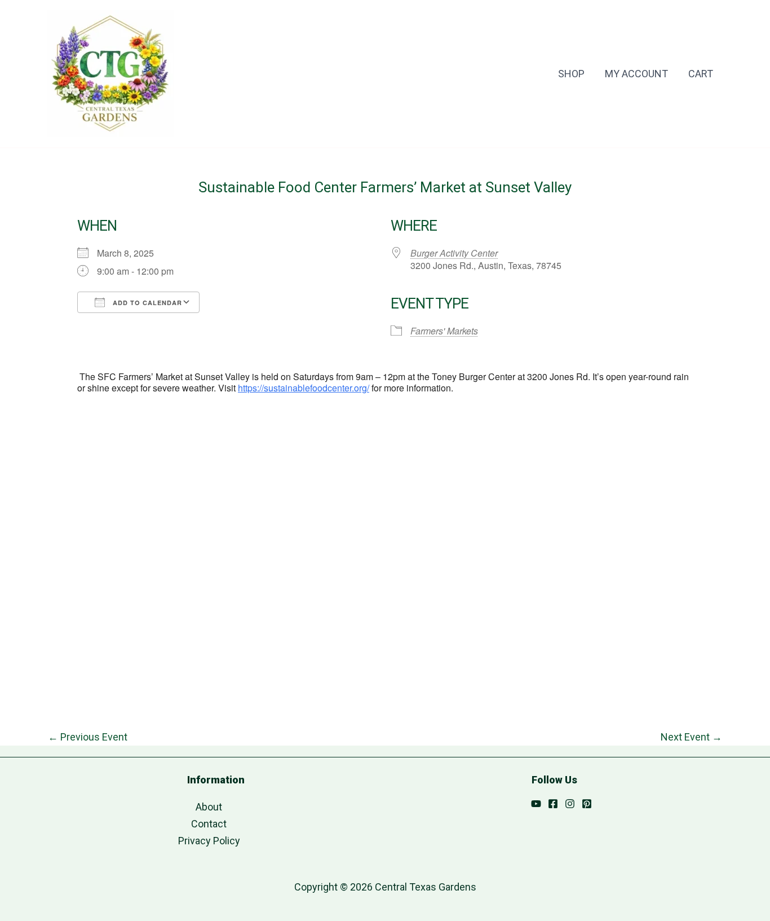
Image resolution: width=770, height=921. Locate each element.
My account (636, 74)
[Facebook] (553, 804)
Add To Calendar (146, 302)
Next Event (691, 737)
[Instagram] (570, 804)
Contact (209, 824)
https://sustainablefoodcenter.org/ (303, 387)
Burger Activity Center (454, 252)
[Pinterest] (587, 804)
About (209, 807)
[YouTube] (536, 804)
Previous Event (87, 737)
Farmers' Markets (444, 330)
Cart (700, 74)
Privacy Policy (209, 841)
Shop (571, 74)
